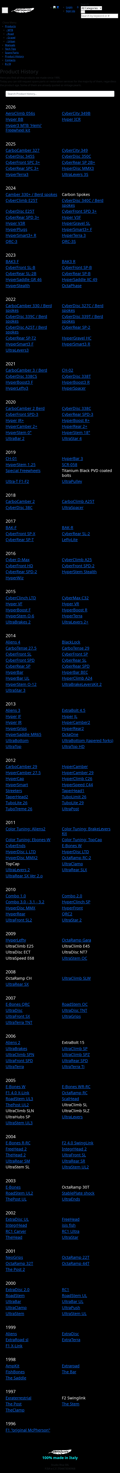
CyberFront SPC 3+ (23, 162)
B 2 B (8, 64)
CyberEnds (15, 845)
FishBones (15, 1371)
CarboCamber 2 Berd (25, 408)
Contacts (10, 60)
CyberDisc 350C (76, 156)
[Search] (83, 11)
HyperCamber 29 (78, 772)
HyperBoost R (74, 609)
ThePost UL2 (17, 1104)
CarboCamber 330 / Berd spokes (29, 308)
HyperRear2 (73, 728)
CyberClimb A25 (77, 559)
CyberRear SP (18, 666)
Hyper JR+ (15, 420)
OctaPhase (72, 285)
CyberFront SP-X (20, 533)
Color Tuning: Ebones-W (28, 839)
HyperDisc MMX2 (22, 857)
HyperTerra (72, 615)
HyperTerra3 (17, 174)
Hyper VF (14, 603)
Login (69, 7)
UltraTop (13, 746)
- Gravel (10, 37)
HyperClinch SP (76, 901)
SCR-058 (69, 464)
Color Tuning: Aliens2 (25, 828)
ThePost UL (16, 1199)
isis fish (69, 1225)
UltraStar (70, 1237)
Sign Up (70, 11)
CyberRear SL (74, 660)
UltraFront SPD (19, 1060)
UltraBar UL (72, 1301)
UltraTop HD (73, 746)
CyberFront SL (18, 654)
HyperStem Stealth (79, 571)
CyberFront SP (75, 654)
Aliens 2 (13, 1042)
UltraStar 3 (15, 690)
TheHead (14, 1237)
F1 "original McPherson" (28, 1430)
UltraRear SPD (75, 1060)
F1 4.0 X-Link (17, 1092)
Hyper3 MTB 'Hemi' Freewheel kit (24, 128)
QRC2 (67, 913)
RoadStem (15, 1295)
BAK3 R (68, 261)
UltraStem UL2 (75, 1167)
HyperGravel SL (76, 223)
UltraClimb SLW (76, 978)
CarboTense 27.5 (21, 648)
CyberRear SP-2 (76, 327)
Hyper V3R (15, 223)
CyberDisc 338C (76, 408)
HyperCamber (75, 766)
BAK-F (11, 527)
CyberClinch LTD (21, 597)
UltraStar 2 (72, 920)
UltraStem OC (74, 958)
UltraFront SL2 (19, 920)
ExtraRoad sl (17, 1339)
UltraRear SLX (74, 869)
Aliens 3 (13, 710)
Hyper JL (69, 716)
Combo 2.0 (72, 895)
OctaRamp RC (75, 1092)
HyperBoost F (18, 609)
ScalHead (70, 1098)
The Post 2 (15, 1269)
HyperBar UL (17, 678)
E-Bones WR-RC (76, 1086)
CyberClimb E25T (22, 200)
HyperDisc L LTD (21, 851)
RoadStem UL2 (19, 1193)
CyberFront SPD (20, 660)
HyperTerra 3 (74, 235)
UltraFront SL (74, 1154)
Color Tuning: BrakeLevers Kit (86, 831)
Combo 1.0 (16, 895)
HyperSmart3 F (19, 344)
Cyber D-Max (18, 559)
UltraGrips (71, 1016)
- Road (10, 34)
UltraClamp (72, 863)
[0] (76, 6)
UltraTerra (15, 1066)
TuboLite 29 (73, 802)
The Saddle (16, 1377)
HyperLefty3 (17, 388)
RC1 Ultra (70, 1231)
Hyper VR (70, 603)
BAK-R (67, 527)
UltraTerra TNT (19, 1022)
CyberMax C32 (75, 597)
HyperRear (15, 913)
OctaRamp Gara (76, 940)
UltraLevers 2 (18, 869)
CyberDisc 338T (76, 376)
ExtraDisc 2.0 (18, 1289)
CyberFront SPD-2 (78, 565)
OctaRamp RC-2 (76, 857)
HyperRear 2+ (74, 426)
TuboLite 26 (17, 802)
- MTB (9, 30)
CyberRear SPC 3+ (22, 168)
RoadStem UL (74, 1295)
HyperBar (14, 672)
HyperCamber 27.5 (23, 772)
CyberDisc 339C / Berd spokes (26, 319)
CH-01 (11, 458)
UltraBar (13, 1301)
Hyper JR (14, 722)
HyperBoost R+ (76, 420)
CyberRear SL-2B (21, 273)
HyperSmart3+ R (21, 235)
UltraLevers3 (17, 350)
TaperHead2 (17, 796)
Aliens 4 (13, 642)
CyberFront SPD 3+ (79, 211)
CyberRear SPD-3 (77, 414)
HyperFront (72, 907)
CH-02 (67, 370)
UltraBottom (17, 740)
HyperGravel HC (76, 338)
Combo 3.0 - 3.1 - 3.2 (25, 901)
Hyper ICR (71, 119)
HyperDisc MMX (20, 907)
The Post (14, 1403)
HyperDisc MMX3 (78, 168)
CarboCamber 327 (23, 150)
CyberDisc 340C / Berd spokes (82, 203)
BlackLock (71, 642)
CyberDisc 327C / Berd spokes (82, 308)
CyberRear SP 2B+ (78, 162)
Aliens (11, 1333)
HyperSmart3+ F (77, 229)
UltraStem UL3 (19, 1122)
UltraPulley (72, 481)
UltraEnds (71, 1199)
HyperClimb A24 (77, 678)
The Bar (69, 1371)
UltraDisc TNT (74, 1010)
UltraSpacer (72, 507)
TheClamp (15, 1410)
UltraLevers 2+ (75, 622)
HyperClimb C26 (77, 778)
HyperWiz (15, 577)
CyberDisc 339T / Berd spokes (82, 319)
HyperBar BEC (75, 672)
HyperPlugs (16, 229)
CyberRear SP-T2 (21, 338)
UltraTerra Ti (73, 1066)
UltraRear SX (17, 984)
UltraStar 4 (72, 438)
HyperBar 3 (72, 458)
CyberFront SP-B (77, 267)
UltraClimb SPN (20, 1054)
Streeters (14, 790)
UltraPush (71, 1307)
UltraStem (15, 1313)
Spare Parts (12, 52)
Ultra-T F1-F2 (17, 481)
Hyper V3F (71, 217)
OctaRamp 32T (19, 1263)
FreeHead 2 (16, 1148)
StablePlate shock (78, 1193)
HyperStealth (18, 285)
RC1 (65, 1289)
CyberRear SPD (76, 666)
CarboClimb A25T (78, 501)
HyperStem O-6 (20, 615)
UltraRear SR (73, 1161)
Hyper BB (14, 119)
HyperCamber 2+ (21, 426)
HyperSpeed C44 (77, 784)
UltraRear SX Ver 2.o (24, 875)
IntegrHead (16, 1225)
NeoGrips (14, 1257)
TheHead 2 (16, 1154)
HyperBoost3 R (76, 382)
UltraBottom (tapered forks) (87, 740)
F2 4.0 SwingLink (77, 1142)
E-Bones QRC (18, 1004)
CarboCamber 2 (20, 501)
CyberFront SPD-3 (22, 414)
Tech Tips (10, 49)
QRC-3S (69, 241)
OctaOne (70, 734)
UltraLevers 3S (75, 174)
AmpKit (12, 1365)
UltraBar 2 (15, 438)
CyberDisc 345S (20, 156)
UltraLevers (72, 1116)
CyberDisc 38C (19, 507)
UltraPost (70, 808)
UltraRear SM (18, 1161)
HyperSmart (17, 784)
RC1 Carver (16, 1231)
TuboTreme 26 (19, 808)
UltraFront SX (18, 1016)
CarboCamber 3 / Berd (26, 370)
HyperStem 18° (76, 432)
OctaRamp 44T (75, 1263)
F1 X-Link (14, 1345)
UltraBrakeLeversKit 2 (82, 684)
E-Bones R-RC (18, 1142)
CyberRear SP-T (20, 539)
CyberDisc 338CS (21, 376)
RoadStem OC (75, 1004)
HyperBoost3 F (19, 382)
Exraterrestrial (18, 1397)
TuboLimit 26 (74, 796)
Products (10, 26)
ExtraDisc (70, 1333)
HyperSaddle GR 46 (24, 279)
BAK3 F (12, 261)
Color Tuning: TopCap (82, 839)
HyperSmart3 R (76, 344)
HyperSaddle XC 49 (79, 279)
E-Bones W (72, 845)
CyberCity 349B (76, 113)
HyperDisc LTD (75, 851)
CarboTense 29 (75, 648)
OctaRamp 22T (75, 1257)
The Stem (70, 1403)
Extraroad (71, 1365)
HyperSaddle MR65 (23, 734)
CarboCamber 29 (21, 766)
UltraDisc (14, 1010)
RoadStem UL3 (19, 1098)
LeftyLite (70, 539)
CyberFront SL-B (20, 267)
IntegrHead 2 (74, 1148)
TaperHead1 (73, 790)
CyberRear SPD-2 (21, 571)
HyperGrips (16, 728)
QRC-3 (11, 241)
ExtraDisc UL (17, 1219)
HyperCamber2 (76, 722)
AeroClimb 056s (20, 113)
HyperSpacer (74, 388)
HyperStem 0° (19, 432)
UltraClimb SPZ (76, 1054)
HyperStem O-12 (21, 684)
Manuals (10, 45)
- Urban (10, 41)
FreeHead (71, 1219)
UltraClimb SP (75, 1048)
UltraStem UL (74, 1313)
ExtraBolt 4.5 (73, 710)
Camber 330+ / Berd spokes (31, 194)
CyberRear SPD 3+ (22, 217)
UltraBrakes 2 (18, 622)
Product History (14, 56)
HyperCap (15, 778)
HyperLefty (16, 940)
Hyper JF (13, 716)
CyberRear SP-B (76, 273)
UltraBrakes (16, 1048)
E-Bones (13, 1187)
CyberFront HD (19, 565)
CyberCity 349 (75, 150)
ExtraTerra (71, 1339)
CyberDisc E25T (20, 211)
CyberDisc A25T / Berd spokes (26, 329)
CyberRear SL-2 (76, 533)
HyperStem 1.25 (21, 464)
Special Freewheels (23, 470)
